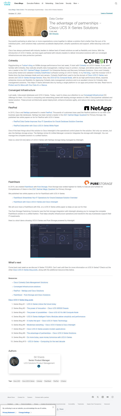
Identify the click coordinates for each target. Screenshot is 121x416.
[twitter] (98, 397)
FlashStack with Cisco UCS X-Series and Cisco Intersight (36, 202)
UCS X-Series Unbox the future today (41, 304)
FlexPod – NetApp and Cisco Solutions (29, 291)
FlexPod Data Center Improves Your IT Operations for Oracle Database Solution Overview (48, 121)
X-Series (63, 381)
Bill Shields (54, 34)
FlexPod (49, 112)
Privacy (36, 404)
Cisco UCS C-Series (96, 75)
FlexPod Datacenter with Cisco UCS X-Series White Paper (36, 126)
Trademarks (81, 404)
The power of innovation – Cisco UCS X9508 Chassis (47, 308)
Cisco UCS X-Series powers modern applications (46, 329)
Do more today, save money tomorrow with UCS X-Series (49, 337)
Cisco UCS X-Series (28, 381)
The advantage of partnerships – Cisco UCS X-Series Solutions (51, 333)
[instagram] (112, 397)
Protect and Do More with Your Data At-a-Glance (28, 85)
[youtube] (108, 397)
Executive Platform (33, 3)
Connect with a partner (42, 397)
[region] (28, 410)
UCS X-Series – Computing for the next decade (46, 341)
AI (42, 3)
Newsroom (107, 404)
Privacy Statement (9, 412)
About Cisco (11, 397)
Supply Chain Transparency (94, 404)
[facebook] (93, 397)
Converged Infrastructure (93, 95)
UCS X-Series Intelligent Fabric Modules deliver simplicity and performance (56, 317)
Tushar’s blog (27, 65)
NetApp (27, 112)
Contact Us (21, 397)
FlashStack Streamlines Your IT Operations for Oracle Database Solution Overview (45, 198)
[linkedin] (103, 397)
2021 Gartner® (29, 70)
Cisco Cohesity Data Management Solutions (31, 282)
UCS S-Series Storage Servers (30, 78)
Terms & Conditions (26, 404)
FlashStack (29, 187)
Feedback (10, 404)
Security (68, 3)
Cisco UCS (17, 381)
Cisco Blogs (18, 3)
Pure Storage (42, 187)
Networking (49, 3)
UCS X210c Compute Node (61, 78)
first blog (86, 73)
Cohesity (83, 65)
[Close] (53, 407)
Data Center (59, 3)
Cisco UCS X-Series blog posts (25, 270)
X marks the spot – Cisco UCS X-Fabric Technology (47, 321)
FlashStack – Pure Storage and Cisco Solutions (32, 295)
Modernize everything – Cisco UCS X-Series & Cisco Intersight (51, 325)
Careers (29, 397)
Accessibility (71, 404)
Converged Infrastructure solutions (27, 287)
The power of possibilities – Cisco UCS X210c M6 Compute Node (52, 312)
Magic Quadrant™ (42, 70)
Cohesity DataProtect (42, 73)
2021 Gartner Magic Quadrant (75, 115)
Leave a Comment (106, 13)
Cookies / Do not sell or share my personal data (53, 404)
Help (17, 404)
